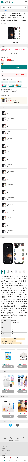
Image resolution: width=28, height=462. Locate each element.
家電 (6, 10)
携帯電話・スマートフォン (8, 341)
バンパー (4, 338)
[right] (26, 254)
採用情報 (3, 448)
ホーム (2, 10)
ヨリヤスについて (5, 444)
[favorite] (26, 14)
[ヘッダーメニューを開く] (25, 2)
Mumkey (22, 338)
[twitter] (10, 425)
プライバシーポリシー (5, 453)
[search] (25, 7)
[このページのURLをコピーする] (17, 425)
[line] (14, 425)
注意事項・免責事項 (5, 450)
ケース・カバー (13, 338)
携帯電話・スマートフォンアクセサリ (11, 343)
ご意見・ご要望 (4, 446)
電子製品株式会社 (9, 64)
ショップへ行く (14, 67)
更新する (15, 53)
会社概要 (3, 455)
